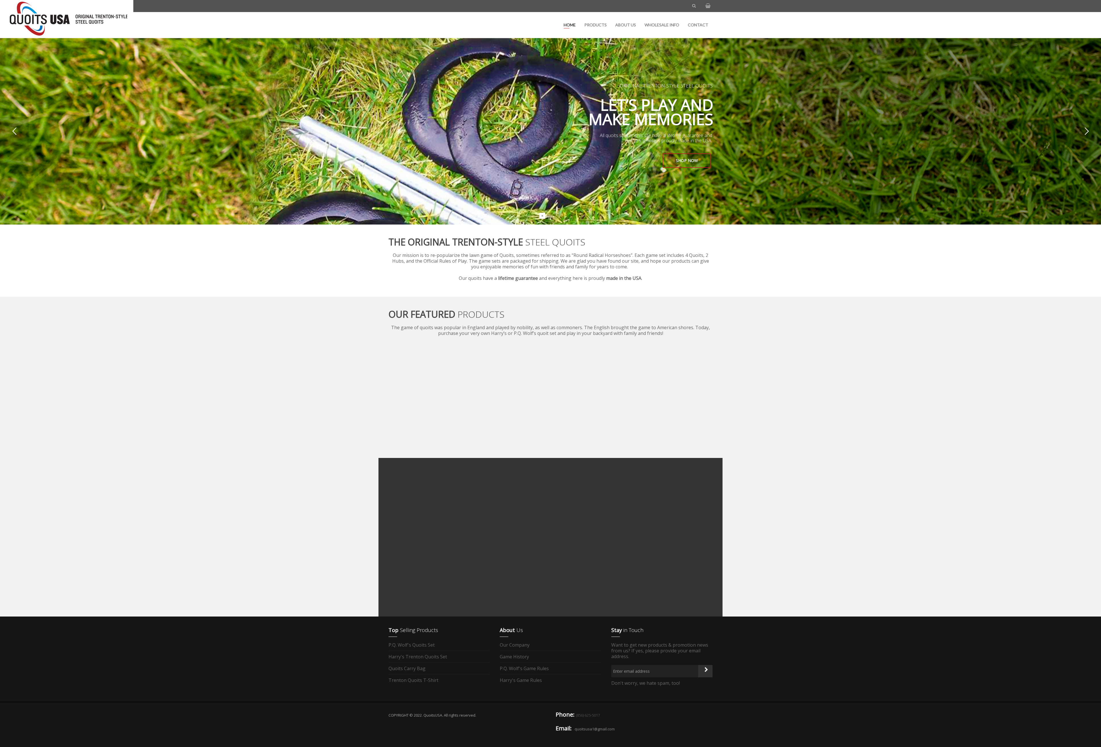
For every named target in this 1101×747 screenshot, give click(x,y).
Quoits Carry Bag (407, 668)
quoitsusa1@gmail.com (595, 729)
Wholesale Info (662, 24)
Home (570, 24)
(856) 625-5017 (588, 715)
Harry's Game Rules (521, 680)
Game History (514, 657)
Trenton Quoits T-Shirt (413, 680)
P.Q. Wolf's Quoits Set (412, 645)
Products (595, 24)
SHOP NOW (687, 160)
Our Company (515, 645)
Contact (698, 24)
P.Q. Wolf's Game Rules (524, 668)
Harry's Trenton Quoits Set (418, 657)
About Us (625, 24)
